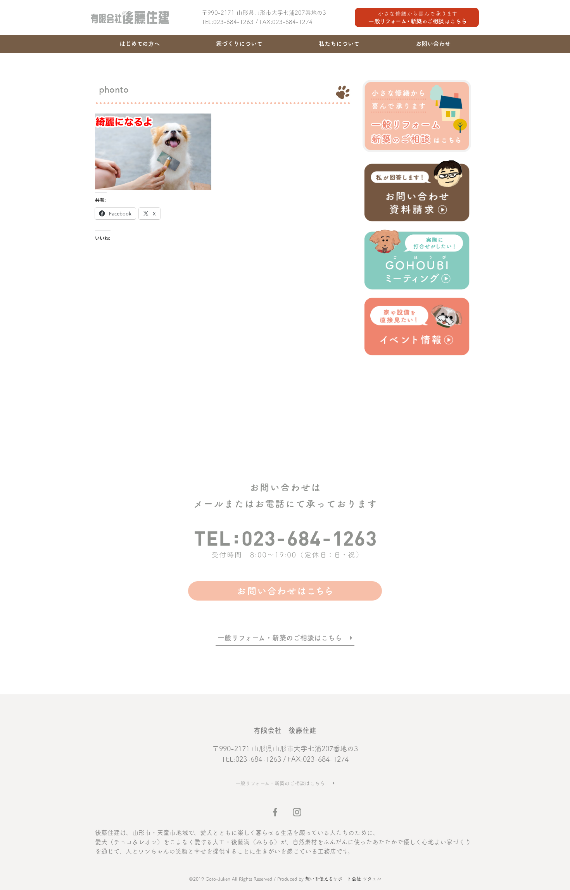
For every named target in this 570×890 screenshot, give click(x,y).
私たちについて (339, 43)
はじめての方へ (139, 43)
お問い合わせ (433, 43)
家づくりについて (239, 43)
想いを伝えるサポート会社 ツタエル (343, 878)
